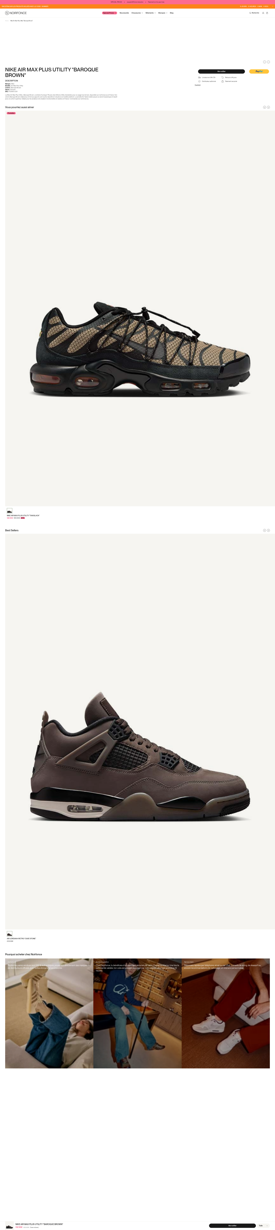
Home (6, 21)
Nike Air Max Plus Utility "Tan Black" (23, 516)
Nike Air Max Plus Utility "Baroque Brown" (21, 21)
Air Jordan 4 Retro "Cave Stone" (21, 939)
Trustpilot (198, 85)
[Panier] (267, 12)
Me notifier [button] (222, 71)
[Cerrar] (272, 6)
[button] (259, 71)
